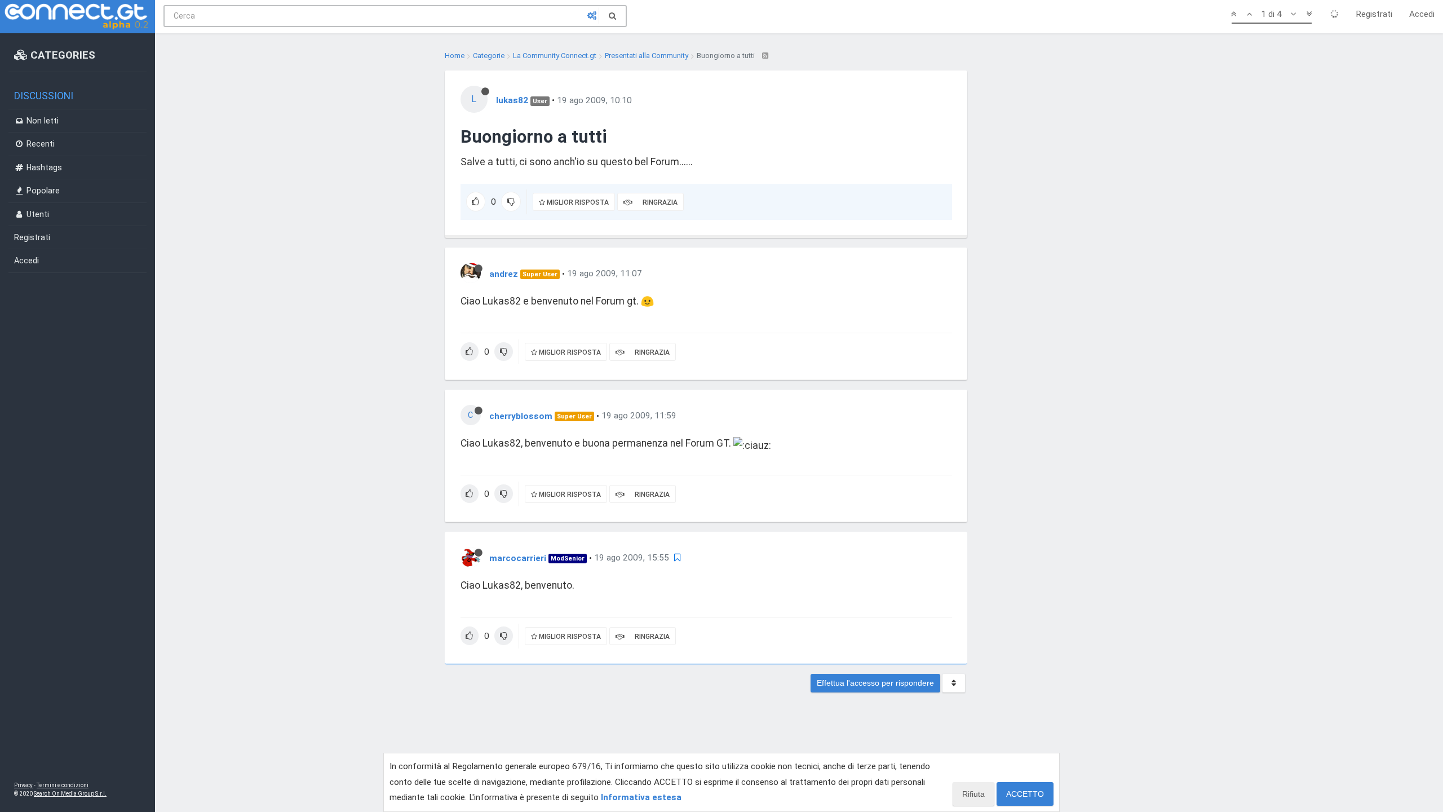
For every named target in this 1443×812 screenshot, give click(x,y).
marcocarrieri (517, 558)
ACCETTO (1025, 793)
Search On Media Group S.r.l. (70, 794)
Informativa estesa (641, 797)
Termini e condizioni (62, 785)
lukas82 (512, 100)
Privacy (23, 785)
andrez (503, 273)
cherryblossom (520, 416)
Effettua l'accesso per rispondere (875, 682)
